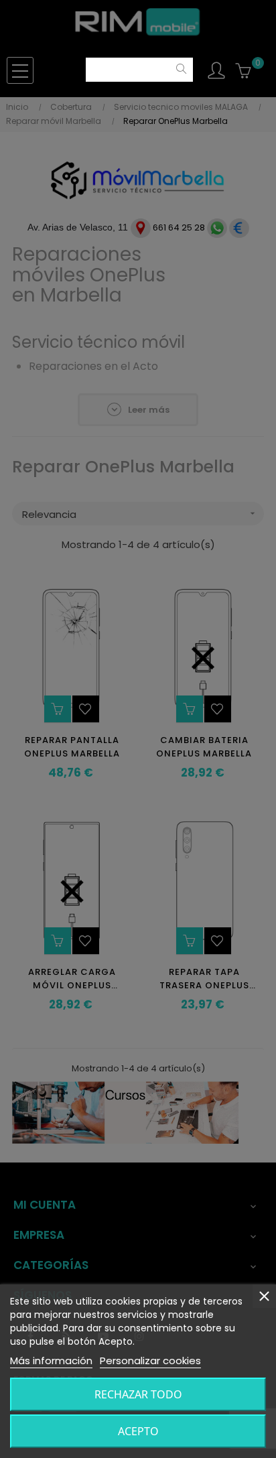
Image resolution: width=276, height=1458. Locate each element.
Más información (51, 1360)
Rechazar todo (138, 1394)
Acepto (138, 1431)
